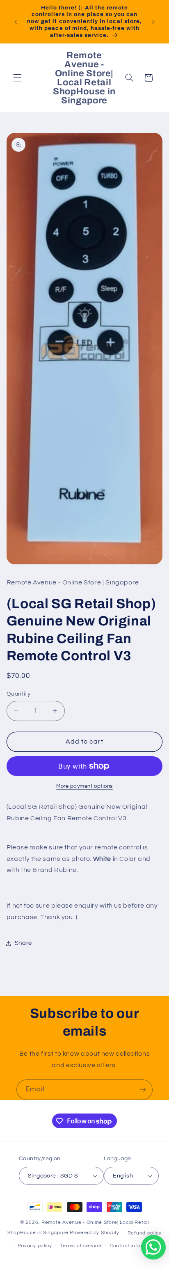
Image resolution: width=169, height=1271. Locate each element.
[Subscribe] (142, 1089)
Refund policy (145, 1233)
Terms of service (81, 1246)
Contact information (135, 1246)
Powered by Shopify (94, 1233)
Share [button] (23, 943)
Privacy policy (35, 1246)
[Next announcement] (153, 22)
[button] (17, 77)
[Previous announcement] (16, 22)
